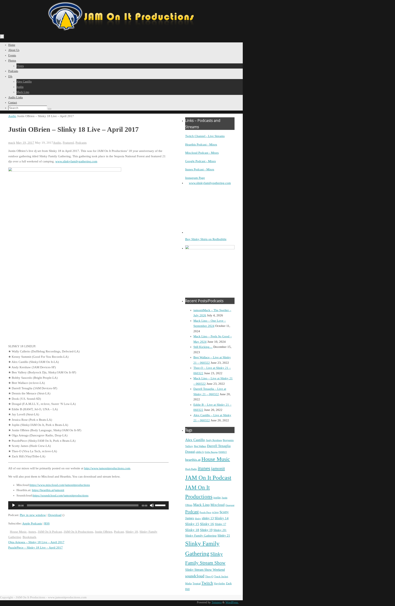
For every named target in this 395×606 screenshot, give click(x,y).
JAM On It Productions (78, 531)
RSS (47, 523)
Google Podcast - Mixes (200, 161)
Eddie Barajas (211, 452)
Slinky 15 (192, 524)
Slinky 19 (206, 530)
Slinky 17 (220, 524)
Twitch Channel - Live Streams (205, 136)
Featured (68, 142)
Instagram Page (195, 177)
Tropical (197, 583)
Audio (12, 116)
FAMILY (222, 452)
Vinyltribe (219, 583)
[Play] (14, 505)
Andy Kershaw (214, 440)
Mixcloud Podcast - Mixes (202, 152)
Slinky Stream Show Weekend (205, 569)
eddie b (200, 451)
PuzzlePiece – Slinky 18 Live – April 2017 (35, 547)
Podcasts (81, 142)
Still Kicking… (203, 346)
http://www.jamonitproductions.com (107, 468)
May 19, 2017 (25, 142)
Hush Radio (191, 469)
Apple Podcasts (32, 523)
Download (55, 515)
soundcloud (194, 576)
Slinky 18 (131, 531)
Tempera (216, 602)
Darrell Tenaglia (219, 446)
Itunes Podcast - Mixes (199, 169)
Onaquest (229, 505)
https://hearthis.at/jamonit (48, 490)
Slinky (198, 518)
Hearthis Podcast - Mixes (201, 144)
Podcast (119, 531)
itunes (32, 531)
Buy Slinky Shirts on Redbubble (206, 239)
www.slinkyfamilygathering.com (76, 161)
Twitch (207, 583)
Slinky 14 (222, 518)
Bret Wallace (200, 446)
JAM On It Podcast (50, 531)
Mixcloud (217, 505)
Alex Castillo (195, 440)
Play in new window (33, 515)
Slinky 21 (223, 535)
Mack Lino (201, 505)
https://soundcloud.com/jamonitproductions (60, 495)
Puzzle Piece (205, 512)
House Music (18, 531)
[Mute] (152, 505)
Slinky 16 (207, 524)
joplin (217, 497)
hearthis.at (193, 460)
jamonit (218, 468)
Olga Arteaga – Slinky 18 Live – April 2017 (36, 542)
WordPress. (232, 602)
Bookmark (29, 537)
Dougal (190, 451)
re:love (215, 512)
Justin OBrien (103, 531)
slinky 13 (208, 518)
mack (11, 142)
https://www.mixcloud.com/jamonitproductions (60, 485)
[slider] (161, 505)
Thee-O (209, 576)
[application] (88, 505)
